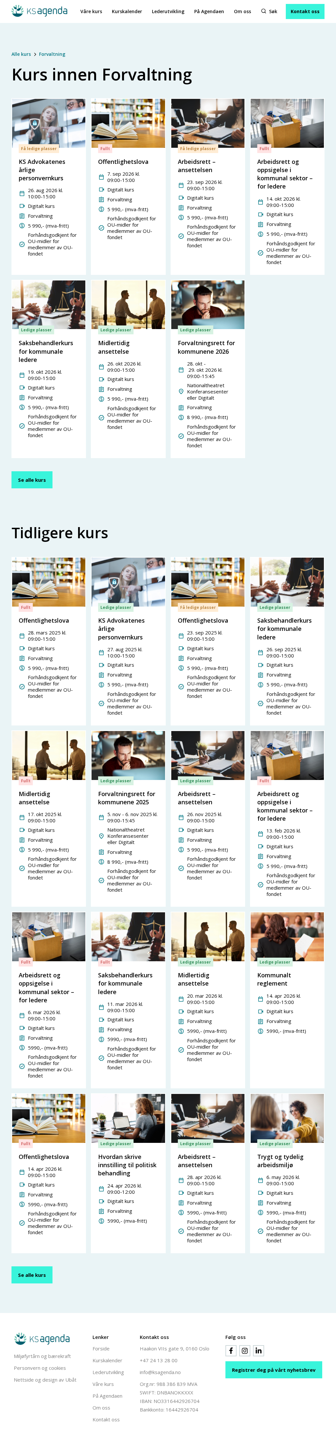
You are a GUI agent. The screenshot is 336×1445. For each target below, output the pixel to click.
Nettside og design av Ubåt (45, 1379)
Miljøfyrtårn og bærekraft (42, 1356)
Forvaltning (52, 54)
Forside (101, 1348)
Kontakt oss (305, 11)
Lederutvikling (168, 11)
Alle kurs (21, 54)
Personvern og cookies (40, 1368)
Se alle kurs (32, 480)
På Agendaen (209, 11)
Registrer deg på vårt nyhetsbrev (274, 1370)
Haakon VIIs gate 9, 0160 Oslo (174, 1348)
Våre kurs (91, 11)
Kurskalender (127, 11)
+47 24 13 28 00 (159, 1360)
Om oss (242, 11)
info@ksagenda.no (160, 1372)
